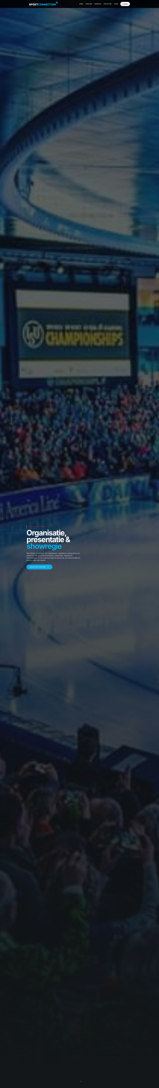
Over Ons (89, 4)
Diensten (98, 4)
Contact (125, 4)
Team (116, 4)
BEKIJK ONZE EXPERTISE (39, 567)
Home (81, 4)
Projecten (107, 4)
